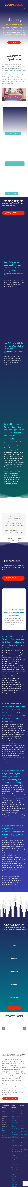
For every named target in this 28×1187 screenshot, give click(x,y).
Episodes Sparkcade (16, 441)
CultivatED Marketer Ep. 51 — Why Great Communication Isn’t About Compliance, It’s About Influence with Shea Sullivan (13, 642)
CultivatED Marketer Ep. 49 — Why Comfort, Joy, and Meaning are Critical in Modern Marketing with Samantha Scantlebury (13, 391)
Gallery (15, 227)
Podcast (5, 442)
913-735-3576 (3, 1131)
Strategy (6, 274)
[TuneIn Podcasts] (14, 938)
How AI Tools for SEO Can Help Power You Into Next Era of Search (13, 310)
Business (24, 1117)
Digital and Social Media (17, 273)
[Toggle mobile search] (21, 9)
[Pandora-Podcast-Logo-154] (14, 950)
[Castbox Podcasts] (14, 976)
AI (21, 1110)
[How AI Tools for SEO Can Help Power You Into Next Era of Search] (14, 310)
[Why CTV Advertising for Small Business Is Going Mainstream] (14, 597)
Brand (23, 1113)
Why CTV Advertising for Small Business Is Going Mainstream (13, 597)
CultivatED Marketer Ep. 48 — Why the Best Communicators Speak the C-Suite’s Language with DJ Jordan (14, 832)
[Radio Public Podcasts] (14, 963)
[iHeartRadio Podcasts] (14, 989)
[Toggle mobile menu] (25, 9)
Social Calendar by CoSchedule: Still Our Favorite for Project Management (13, 227)
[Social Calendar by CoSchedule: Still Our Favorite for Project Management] (14, 227)
